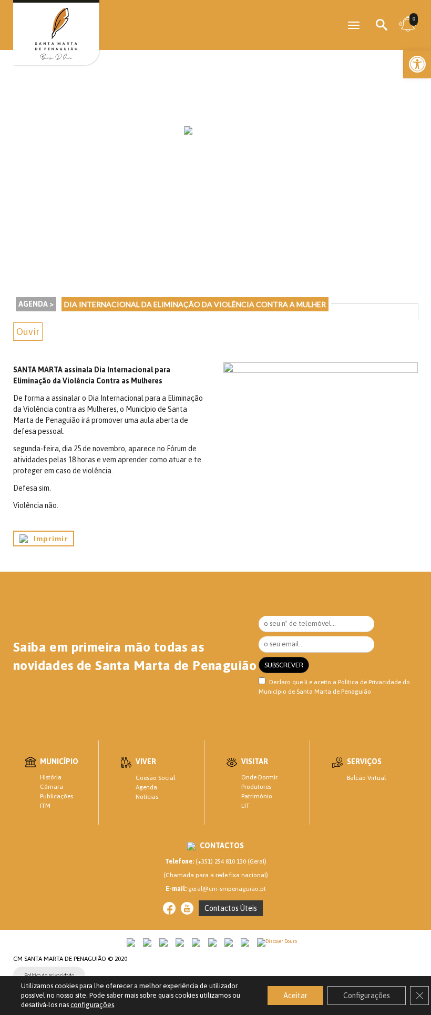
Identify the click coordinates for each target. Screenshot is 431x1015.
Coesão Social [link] (155, 777)
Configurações (366, 995)
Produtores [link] (256, 786)
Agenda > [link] (36, 304)
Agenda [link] (146, 787)
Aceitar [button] (295, 995)
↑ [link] (401, 985)
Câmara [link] (51, 786)
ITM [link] (45, 805)
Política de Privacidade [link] (369, 682)
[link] (417, 64)
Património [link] (256, 796)
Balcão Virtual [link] (366, 777)
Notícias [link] (147, 796)
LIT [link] (245, 805)
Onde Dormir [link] (259, 777)
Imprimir (48, 538)
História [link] (50, 777)
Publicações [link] (56, 796)
